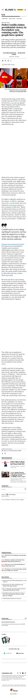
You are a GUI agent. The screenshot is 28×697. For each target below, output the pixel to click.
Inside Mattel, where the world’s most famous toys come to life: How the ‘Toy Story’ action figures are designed (14, 594)
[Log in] (25, 10)
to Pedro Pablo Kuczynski (12, 274)
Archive (4, 634)
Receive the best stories (8, 622)
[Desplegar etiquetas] (25, 489)
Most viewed (5, 577)
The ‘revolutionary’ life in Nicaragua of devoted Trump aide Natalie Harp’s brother (14, 589)
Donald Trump (12, 18)
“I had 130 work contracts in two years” (12, 598)
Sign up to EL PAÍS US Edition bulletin (12, 450)
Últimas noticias (6, 552)
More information (5, 496)
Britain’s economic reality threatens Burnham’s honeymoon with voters (13, 560)
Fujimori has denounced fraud (12, 244)
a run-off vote (14, 103)
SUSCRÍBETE (20, 9)
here (23, 499)
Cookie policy (23, 685)
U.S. (3, 15)
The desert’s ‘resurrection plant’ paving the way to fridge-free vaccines (14, 569)
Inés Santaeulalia (16, 480)
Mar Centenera (20, 481)
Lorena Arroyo (22, 478)
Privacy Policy (10, 685)
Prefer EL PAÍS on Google (9, 64)
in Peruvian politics (15, 205)
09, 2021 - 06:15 (14, 56)
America (3, 489)
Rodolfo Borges (14, 478)
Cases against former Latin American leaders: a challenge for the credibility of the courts (18, 474)
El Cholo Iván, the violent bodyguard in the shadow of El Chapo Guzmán (13, 585)
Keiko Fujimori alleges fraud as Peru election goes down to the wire (17, 463)
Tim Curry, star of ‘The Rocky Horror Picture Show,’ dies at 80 (13, 565)
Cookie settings (17, 685)
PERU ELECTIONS (5, 22)
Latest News (19, 18)
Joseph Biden (5, 18)
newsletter (5, 618)
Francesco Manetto (14, 479)
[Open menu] (3, 10)
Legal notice (4, 685)
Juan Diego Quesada (9, 53)
